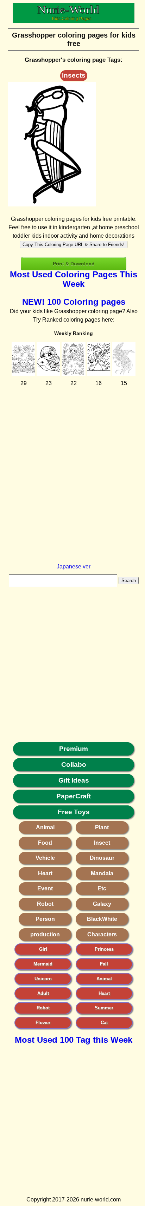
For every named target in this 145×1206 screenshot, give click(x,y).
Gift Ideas (73, 780)
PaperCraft (73, 796)
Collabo (73, 764)
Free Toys (74, 812)
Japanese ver (73, 566)
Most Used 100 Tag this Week (73, 1039)
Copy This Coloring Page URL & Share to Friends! (74, 244)
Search (128, 580)
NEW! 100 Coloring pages (73, 302)
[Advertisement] (72, 490)
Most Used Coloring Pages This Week (73, 279)
